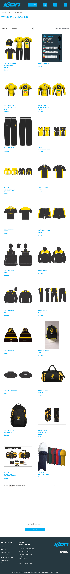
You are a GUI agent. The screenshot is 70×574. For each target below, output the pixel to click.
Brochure (32, 5)
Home (4, 12)
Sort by (4, 28)
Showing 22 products (62, 29)
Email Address (35, 521)
